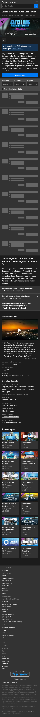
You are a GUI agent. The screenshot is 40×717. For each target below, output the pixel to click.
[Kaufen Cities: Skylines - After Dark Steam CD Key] (20, 181)
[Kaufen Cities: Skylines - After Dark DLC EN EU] (20, 231)
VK (4, 669)
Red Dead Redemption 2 (8, 578)
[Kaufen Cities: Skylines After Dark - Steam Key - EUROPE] (20, 148)
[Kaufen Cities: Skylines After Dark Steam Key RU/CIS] (20, 99)
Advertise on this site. (20, 679)
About (3, 651)
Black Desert (5, 586)
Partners (4, 656)
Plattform (17, 80)
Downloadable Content (21, 375)
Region (30, 80)
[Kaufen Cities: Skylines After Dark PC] (20, 132)
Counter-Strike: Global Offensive (10, 599)
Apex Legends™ (6, 580)
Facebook (5, 666)
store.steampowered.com (11, 422)
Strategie (14, 381)
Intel (4, 632)
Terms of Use (5, 658)
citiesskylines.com (9, 411)
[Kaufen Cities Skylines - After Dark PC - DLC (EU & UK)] (20, 115)
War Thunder (5, 609)
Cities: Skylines (17, 48)
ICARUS (4, 593)
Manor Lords (5, 591)
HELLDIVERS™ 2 (7, 583)
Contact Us (5, 664)
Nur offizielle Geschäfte (13, 89)
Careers (4, 653)
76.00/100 (5, 369)
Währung (5, 80)
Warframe (4, 588)
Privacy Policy (5, 661)
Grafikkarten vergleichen (8, 635)
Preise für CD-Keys (13, 15)
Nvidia (5, 645)
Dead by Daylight (6, 573)
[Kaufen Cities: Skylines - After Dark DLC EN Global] (20, 165)
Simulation (6, 381)
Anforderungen (6, 596)
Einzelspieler (6, 375)
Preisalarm (20, 75)
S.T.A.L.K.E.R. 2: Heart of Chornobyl (12, 622)
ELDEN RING (5, 570)
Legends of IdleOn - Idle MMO (10, 604)
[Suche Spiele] (36, 6)
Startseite (9, 2)
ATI (4, 640)
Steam (34, 358)
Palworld (4, 575)
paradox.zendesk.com (10, 416)
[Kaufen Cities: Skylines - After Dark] (20, 214)
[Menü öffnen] (37, 2)
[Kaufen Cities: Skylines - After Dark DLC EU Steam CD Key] (20, 247)
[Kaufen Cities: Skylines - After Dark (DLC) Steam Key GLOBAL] (20, 198)
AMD (4, 630)
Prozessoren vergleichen (8, 627)
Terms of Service (12, 713)
